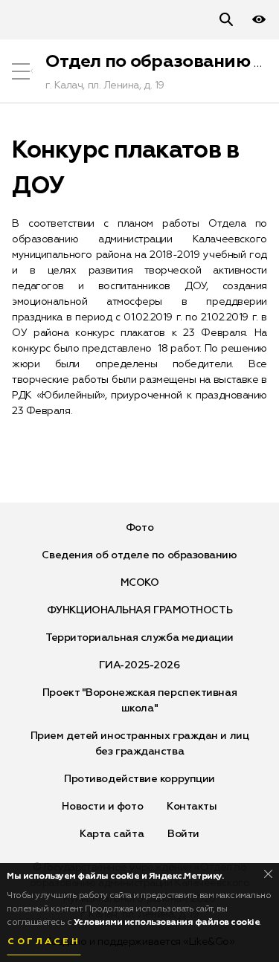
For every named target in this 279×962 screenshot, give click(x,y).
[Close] (268, 874)
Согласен (43, 941)
